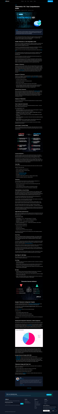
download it (20, 309)
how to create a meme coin (29, 243)
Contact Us (45, 401)
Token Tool (26, 400)
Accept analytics (46, 410)
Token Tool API (36, 402)
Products (22, 1)
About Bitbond (46, 400)
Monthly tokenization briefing (9, 402)
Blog (28, 1)
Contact (35, 1)
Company (31, 1)
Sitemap (36, 408)
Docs (25, 1)
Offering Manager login (27, 402)
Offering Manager (27, 401)
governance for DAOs (23, 174)
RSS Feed (36, 407)
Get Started (49, 1)
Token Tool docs (37, 401)
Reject (53, 410)
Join (21, 403)
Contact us (48, 394)
